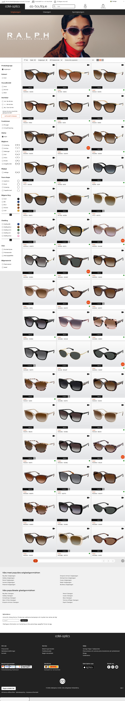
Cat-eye (6, 148)
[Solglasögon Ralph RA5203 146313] (39, 384)
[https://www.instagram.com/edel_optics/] (112, 667)
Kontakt (3, 653)
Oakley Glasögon (7, 595)
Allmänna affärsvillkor (8, 692)
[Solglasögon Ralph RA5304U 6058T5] (39, 229)
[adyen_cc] (2, 666)
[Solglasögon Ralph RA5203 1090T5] (39, 198)
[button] (12, 6)
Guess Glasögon (68, 595)
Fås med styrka (8, 249)
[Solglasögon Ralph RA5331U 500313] (39, 538)
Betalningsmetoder (48, 649)
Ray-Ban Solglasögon (8, 576)
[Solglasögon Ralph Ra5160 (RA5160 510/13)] (74, 106)
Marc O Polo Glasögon (9, 600)
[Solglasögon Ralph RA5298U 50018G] (74, 507)
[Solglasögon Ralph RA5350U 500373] (74, 137)
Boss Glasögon (67, 598)
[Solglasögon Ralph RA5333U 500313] (108, 260)
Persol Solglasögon (8, 580)
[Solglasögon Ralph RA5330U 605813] (39, 507)
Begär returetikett (47, 653)
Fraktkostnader (46, 651)
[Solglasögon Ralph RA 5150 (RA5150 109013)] (74, 75)
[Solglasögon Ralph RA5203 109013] (108, 106)
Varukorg (103, 8)
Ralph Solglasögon (65, 582)
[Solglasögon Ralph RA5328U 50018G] (74, 415)
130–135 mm (8, 101)
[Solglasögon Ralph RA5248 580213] (108, 415)
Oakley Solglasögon (8, 578)
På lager (6, 125)
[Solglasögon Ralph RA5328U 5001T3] (39, 353)
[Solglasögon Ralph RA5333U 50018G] (74, 446)
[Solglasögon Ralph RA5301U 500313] (39, 137)
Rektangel (6, 151)
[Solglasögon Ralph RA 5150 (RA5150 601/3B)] (74, 198)
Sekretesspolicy (20, 692)
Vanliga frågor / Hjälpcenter (91, 649)
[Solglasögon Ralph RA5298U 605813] (108, 322)
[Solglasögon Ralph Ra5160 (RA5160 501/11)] (108, 167)
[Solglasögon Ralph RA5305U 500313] (39, 75)
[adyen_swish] (24, 666)
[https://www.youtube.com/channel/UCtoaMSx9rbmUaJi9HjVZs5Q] (116, 667)
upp (121, 688)
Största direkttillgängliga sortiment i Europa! (17, 1)
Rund (5, 184)
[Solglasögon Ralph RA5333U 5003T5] (108, 476)
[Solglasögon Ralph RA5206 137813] (39, 106)
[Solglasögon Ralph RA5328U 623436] (74, 322)
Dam (5, 78)
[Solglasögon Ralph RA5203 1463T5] (39, 446)
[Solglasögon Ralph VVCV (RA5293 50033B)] (39, 167)
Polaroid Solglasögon (8, 584)
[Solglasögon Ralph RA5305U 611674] (39, 291)
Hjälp (84, 646)
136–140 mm (9, 104)
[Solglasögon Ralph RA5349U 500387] (74, 260)
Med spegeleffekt (8, 255)
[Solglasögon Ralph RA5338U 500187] (108, 507)
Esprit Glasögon (68, 602)
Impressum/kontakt (32, 692)
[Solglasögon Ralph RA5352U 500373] (74, 291)
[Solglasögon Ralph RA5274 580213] (39, 415)
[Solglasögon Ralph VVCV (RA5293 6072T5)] (108, 198)
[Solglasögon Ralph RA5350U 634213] (108, 446)
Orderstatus (86, 655)
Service (44, 646)
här (51, 624)
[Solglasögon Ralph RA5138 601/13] (74, 167)
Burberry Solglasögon (66, 584)
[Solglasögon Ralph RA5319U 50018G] (39, 260)
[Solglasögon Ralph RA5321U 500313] (108, 384)
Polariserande (7, 252)
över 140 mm (9, 107)
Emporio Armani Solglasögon (69, 576)
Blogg (84, 653)
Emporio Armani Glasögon (10, 602)
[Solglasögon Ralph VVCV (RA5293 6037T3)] (74, 476)
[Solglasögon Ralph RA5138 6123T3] (74, 229)
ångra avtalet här (8, 688)
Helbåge (6, 172)
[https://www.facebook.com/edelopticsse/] (108, 667)
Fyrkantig (6, 145)
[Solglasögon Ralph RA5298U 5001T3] (74, 384)
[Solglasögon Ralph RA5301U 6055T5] (108, 291)
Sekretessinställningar (8, 651)
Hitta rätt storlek (11, 116)
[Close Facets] (10, 60)
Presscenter (5, 649)
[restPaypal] (12, 666)
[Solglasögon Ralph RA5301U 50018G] (39, 322)
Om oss (3, 646)
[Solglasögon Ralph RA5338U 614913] (108, 538)
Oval (5, 154)
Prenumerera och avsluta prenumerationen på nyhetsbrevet (101, 651)
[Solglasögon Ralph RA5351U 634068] (108, 229)
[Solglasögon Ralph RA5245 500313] (108, 75)
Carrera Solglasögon (8, 582)
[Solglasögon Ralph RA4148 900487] (74, 353)
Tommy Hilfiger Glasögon (71, 600)
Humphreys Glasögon (9, 598)
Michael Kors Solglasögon (68, 578)
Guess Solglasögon (66, 580)
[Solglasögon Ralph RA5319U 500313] (108, 137)
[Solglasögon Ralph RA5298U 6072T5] (74, 538)
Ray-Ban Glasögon (8, 593)
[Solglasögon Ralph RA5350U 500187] (108, 353)
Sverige (114, 1)
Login (85, 8)
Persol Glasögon (68, 593)
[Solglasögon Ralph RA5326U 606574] (39, 476)
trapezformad (8, 190)
